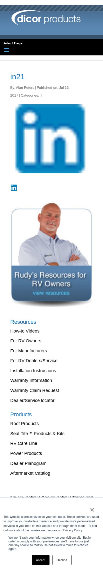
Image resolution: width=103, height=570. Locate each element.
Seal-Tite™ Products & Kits (37, 433)
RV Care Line (23, 443)
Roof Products (24, 423)
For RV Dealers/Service (34, 360)
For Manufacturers (28, 350)
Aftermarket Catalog (30, 473)
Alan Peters (25, 88)
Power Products (26, 453)
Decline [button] (62, 560)
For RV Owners (25, 340)
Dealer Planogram (28, 463)
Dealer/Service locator (32, 400)
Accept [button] (40, 560)
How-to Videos (25, 331)
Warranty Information (31, 380)
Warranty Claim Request (34, 390)
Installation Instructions (33, 370)
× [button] (92, 508)
